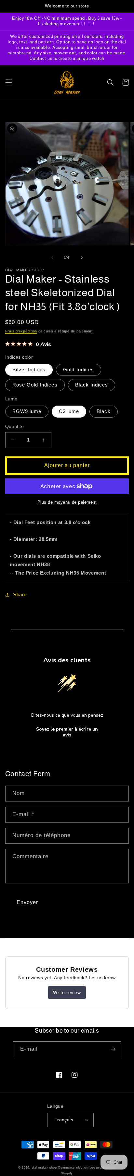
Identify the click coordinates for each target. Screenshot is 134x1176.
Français (63, 1119)
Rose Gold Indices (35, 384)
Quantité (14, 426)
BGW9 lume (26, 411)
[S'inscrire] (113, 1049)
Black (103, 411)
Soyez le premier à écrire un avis (67, 732)
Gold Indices (78, 369)
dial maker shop (44, 1167)
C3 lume (69, 411)
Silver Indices (29, 369)
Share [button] (20, 594)
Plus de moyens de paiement (67, 502)
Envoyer (27, 902)
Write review (67, 992)
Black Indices (91, 384)
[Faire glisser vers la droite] (81, 258)
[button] (8, 82)
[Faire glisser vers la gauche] (52, 258)
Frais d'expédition (21, 331)
